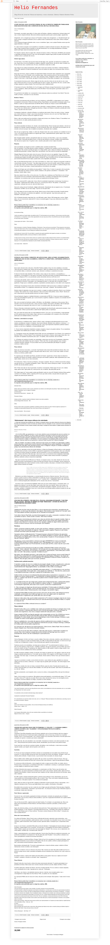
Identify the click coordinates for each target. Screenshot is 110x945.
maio (79, 102)
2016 (78, 83)
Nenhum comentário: (35, 250)
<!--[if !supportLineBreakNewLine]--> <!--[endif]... (81, 156)
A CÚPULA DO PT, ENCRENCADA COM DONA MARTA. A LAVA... (81, 225)
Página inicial (43, 919)
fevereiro (80, 108)
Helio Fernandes (36, 7)
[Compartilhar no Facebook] (46, 251)
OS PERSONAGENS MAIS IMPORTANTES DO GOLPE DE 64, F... (81, 250)
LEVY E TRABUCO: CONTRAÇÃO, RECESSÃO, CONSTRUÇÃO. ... (81, 181)
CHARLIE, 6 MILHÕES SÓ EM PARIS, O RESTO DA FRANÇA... (81, 277)
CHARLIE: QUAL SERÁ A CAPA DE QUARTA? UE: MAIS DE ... (81, 171)
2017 (78, 81)
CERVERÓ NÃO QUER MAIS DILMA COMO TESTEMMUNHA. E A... (81, 147)
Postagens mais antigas (65, 919)
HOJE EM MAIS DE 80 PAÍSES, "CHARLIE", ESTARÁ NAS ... (81, 292)
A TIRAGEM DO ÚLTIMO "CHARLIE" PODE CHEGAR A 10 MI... (81, 260)
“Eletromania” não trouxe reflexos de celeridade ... (81, 131)
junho (79, 100)
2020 (78, 76)
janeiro (79, 110)
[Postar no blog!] (43, 251)
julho (79, 98)
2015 (78, 85)
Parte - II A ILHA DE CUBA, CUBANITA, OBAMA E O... (81, 395)
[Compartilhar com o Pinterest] (48, 251)
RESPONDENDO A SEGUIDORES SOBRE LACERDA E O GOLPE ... (81, 352)
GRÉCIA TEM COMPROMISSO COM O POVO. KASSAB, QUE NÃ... (81, 163)
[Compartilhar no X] (45, 251)
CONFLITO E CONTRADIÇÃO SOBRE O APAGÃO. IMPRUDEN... (81, 199)
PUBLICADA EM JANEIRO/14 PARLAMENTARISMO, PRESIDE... (81, 404)
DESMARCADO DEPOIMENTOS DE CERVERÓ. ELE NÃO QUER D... (81, 190)
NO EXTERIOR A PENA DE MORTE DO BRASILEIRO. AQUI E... (81, 232)
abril (79, 104)
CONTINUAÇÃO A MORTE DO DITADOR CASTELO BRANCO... (81, 300)
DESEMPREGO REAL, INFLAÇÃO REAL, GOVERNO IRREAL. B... (81, 269)
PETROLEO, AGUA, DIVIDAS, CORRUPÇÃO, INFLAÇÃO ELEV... (81, 123)
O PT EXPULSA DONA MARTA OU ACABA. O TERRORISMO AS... (81, 241)
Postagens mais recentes (20, 919)
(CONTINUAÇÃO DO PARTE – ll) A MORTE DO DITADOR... (81, 284)
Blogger (61, 934)
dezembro (80, 87)
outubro (80, 93)
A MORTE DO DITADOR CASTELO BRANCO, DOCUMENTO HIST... (81, 318)
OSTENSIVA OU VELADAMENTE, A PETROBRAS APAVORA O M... (81, 377)
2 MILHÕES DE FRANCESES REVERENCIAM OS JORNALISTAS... (81, 326)
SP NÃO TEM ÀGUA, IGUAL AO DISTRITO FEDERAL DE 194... (81, 114)
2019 (78, 78)
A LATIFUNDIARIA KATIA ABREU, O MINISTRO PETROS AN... (81, 360)
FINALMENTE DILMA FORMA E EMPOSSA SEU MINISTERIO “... (81, 387)
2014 (78, 420)
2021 (78, 74)
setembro (80, 95)
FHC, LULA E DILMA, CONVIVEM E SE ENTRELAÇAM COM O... (81, 216)
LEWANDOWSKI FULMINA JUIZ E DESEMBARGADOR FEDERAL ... (81, 309)
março (79, 106)
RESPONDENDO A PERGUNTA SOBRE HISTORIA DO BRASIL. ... (81, 343)
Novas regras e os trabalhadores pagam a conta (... (81, 335)
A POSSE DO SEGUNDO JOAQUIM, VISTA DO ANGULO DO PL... (81, 368)
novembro (80, 90)
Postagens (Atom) (22, 921)
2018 (78, 79)
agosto (79, 97)
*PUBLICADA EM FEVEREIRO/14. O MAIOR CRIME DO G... (81, 414)
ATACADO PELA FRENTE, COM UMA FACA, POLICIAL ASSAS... (81, 138)
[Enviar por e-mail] (42, 251)
